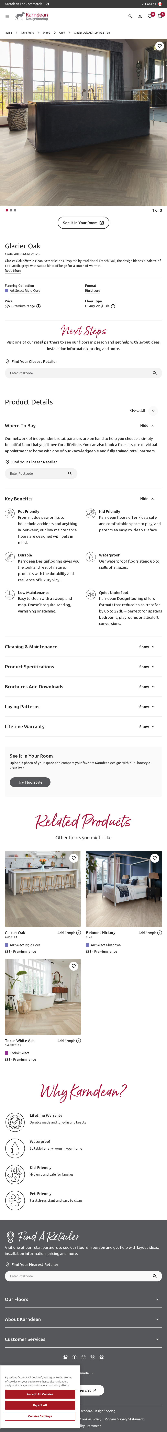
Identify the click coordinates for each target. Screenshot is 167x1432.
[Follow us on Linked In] (65, 1357)
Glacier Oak (15, 932)
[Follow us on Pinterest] (92, 1357)
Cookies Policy (90, 1419)
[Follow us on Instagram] (83, 1357)
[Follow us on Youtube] (101, 1357)
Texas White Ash (20, 1040)
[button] (7, 210)
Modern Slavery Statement (124, 1419)
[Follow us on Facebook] (74, 1357)
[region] (40, 1397)
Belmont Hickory (100, 932)
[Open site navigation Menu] (7, 16)
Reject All (40, 1405)
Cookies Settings (40, 1416)
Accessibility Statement (83, 1426)
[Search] (154, 373)
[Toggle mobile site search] (130, 16)
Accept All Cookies (40, 1394)
